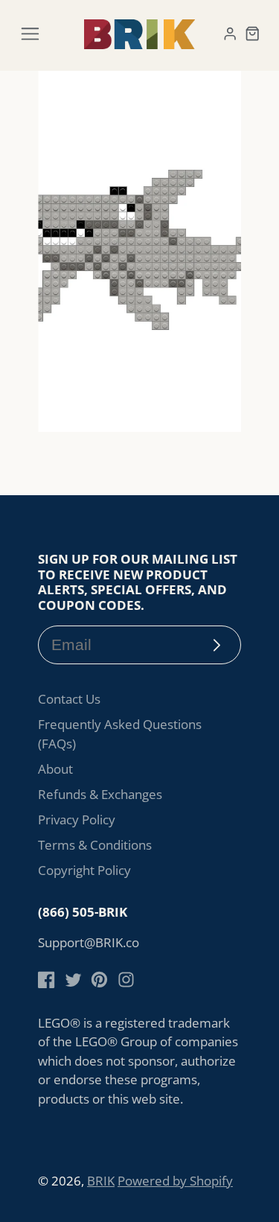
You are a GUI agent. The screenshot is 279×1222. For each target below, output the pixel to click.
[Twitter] (73, 979)
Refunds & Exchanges (100, 794)
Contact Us (69, 698)
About (55, 768)
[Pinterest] (99, 979)
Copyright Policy (84, 870)
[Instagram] (126, 979)
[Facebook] (46, 979)
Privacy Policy (76, 819)
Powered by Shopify (175, 1180)
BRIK (101, 1180)
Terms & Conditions (95, 844)
